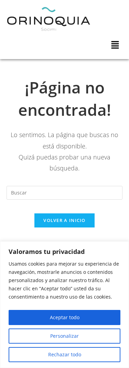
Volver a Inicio (64, 220)
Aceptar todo (64, 317)
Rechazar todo (64, 354)
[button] (115, 45)
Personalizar (64, 336)
